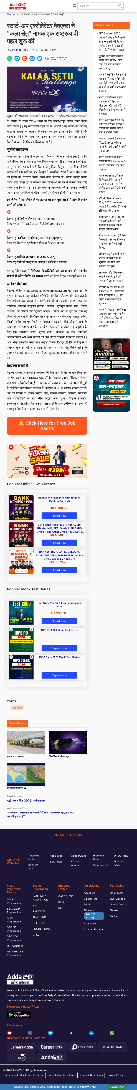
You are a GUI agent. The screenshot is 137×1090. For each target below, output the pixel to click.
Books (113, 916)
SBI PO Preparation (14, 901)
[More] (74, 6)
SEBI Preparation (14, 920)
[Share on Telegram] (17, 58)
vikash (14, 50)
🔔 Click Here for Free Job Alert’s (47, 425)
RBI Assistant (15, 945)
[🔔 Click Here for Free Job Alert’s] (47, 435)
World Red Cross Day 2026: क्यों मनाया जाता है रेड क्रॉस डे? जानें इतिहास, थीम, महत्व (112, 204)
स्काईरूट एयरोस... (16, 756)
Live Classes (117, 898)
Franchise (90, 923)
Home (11, 14)
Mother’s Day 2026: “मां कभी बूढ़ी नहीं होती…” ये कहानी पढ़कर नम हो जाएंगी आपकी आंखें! (112, 223)
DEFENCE (39, 923)
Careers (90, 914)
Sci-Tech (17, 707)
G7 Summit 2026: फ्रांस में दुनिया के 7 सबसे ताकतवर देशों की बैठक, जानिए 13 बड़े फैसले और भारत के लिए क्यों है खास (112, 41)
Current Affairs (75, 863)
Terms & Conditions (91, 1075)
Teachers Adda (33, 857)
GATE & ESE (65, 896)
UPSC (36, 934)
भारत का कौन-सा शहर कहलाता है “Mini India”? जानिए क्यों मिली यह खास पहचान (112, 163)
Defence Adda (119, 863)
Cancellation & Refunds (62, 1075)
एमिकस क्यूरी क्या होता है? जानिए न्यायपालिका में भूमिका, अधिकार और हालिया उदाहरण (112, 260)
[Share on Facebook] (32, 58)
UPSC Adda (121, 855)
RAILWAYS (39, 911)
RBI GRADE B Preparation (15, 953)
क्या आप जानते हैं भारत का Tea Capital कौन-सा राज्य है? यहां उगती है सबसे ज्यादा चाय (112, 144)
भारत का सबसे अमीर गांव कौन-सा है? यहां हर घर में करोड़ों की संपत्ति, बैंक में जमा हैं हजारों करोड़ (111, 126)
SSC (35, 905)
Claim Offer (117, 1086)
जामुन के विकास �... (18, 788)
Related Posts (18, 723)
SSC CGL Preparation (14, 938)
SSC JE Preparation (14, 929)
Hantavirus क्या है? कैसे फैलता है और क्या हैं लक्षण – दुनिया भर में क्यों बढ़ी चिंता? (112, 241)
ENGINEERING (42, 928)
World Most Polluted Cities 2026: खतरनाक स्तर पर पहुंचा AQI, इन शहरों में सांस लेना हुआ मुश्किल (112, 295)
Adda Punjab (79, 855)
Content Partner (93, 929)
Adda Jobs (56, 855)
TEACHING (39, 917)
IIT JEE (62, 902)
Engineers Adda (99, 857)
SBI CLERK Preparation (14, 910)
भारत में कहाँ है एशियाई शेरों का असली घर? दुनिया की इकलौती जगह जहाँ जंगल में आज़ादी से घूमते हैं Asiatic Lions (112, 83)
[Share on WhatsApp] (9, 58)
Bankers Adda (33, 866)
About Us (89, 892)
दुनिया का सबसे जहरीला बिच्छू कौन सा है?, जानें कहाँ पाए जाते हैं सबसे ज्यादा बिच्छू (111, 62)
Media (87, 904)
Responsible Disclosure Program (24, 1075)
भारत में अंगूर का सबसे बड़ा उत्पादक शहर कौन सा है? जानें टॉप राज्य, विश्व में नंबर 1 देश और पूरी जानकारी (112, 318)
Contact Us (90, 898)
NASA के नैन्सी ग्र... (60, 756)
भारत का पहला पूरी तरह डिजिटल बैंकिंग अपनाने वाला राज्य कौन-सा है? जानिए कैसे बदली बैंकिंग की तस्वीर (112, 184)
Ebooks (114, 910)
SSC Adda (56, 861)
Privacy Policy (115, 1075)
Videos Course (118, 904)
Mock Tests (116, 892)
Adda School (100, 865)
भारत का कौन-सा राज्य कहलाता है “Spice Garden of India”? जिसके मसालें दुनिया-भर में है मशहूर (112, 105)
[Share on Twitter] (39, 58)
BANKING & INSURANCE (40, 898)
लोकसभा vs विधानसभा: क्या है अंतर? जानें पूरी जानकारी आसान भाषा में (111, 276)
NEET (61, 908)
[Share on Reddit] (24, 58)
